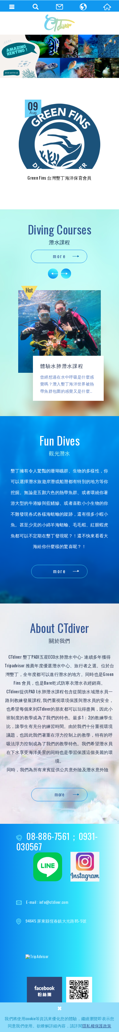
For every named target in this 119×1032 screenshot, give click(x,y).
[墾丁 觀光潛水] (59, 56)
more (59, 256)
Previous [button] (53, 274)
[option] (59, 56)
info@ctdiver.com (53, 902)
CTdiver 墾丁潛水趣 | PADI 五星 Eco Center (59, 23)
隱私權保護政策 (96, 1025)
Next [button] (66, 274)
